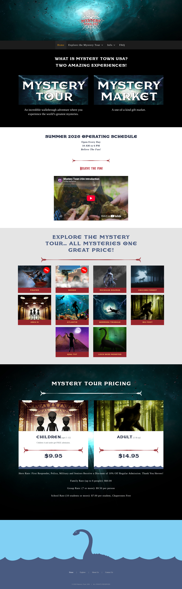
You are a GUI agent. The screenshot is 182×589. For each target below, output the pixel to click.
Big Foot (148, 322)
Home (71, 572)
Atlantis (72, 322)
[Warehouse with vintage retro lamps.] (34, 319)
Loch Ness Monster (109, 354)
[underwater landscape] (72, 319)
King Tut (72, 354)
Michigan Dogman (110, 290)
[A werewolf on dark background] (109, 287)
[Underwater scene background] (109, 351)
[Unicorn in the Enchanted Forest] (147, 287)
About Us (95, 572)
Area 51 (34, 322)
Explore (82, 572)
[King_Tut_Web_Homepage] (72, 351)
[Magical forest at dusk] (147, 319)
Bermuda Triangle (109, 322)
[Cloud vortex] (109, 319)
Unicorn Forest (147, 290)
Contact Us (109, 572)
